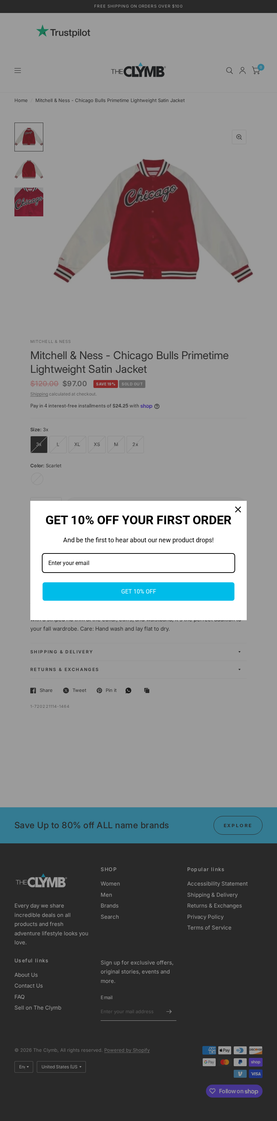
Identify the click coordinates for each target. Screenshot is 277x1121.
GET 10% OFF (138, 591)
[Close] (238, 509)
